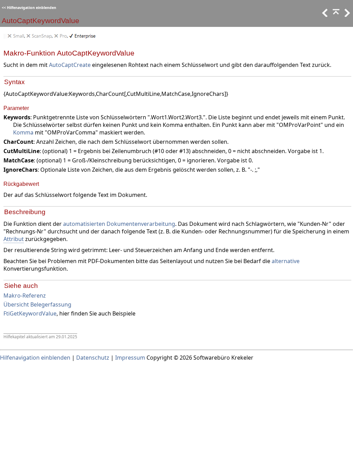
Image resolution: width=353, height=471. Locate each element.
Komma (23, 132)
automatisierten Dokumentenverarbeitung (119, 224)
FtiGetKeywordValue (30, 313)
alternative (286, 261)
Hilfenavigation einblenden (31, 7)
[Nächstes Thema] (346, 15)
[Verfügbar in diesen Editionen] (51, 38)
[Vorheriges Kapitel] (335, 15)
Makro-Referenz (24, 295)
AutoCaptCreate (70, 65)
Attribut (13, 239)
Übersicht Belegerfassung (37, 304)
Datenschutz (92, 357)
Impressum (130, 357)
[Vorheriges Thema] (324, 15)
